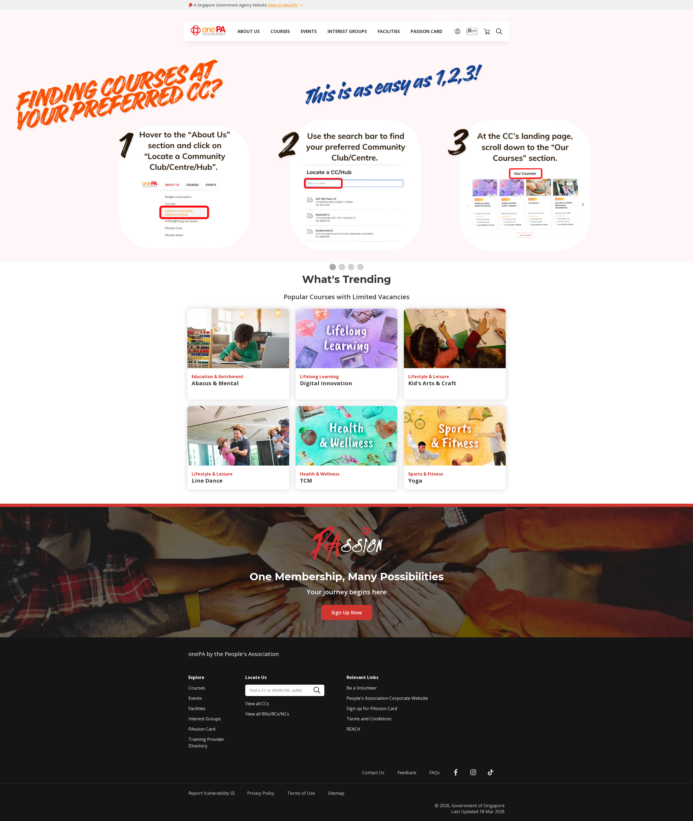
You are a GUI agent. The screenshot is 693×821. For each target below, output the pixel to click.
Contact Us (373, 773)
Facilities (196, 708)
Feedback (406, 773)
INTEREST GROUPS (347, 31)
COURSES (280, 31)
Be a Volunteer (361, 688)
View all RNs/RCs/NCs (267, 714)
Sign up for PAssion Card (459, 16)
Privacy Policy (260, 793)
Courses (196, 688)
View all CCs (257, 704)
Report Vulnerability (208, 793)
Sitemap (336, 793)
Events (195, 698)
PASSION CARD (426, 31)
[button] (286, 5)
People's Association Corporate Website (387, 698)
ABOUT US (248, 31)
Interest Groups (204, 719)
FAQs (434, 773)
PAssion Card (201, 729)
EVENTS (309, 31)
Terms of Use (301, 793)
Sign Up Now (346, 612)
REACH (353, 729)
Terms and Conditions (368, 719)
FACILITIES (389, 31)
